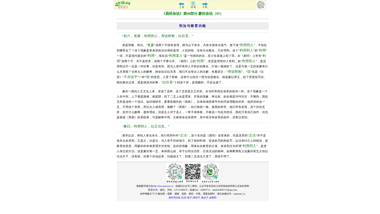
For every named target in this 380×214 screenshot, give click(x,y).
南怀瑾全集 (174, 197)
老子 (189, 197)
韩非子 (196, 197)
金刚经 (213, 197)
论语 (184, 197)
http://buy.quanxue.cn (163, 186)
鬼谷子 (204, 197)
